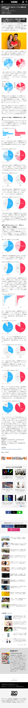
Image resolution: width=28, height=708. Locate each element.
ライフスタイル (7, 4)
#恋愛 (3, 12)
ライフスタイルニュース (15, 4)
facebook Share (8, 512)
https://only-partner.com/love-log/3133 (11, 449)
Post (14, 512)
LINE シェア (19, 512)
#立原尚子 (8, 12)
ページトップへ (14, 680)
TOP (2, 4)
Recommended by (17, 506)
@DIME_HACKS (21, 526)
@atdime (8, 526)
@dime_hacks (14, 529)
